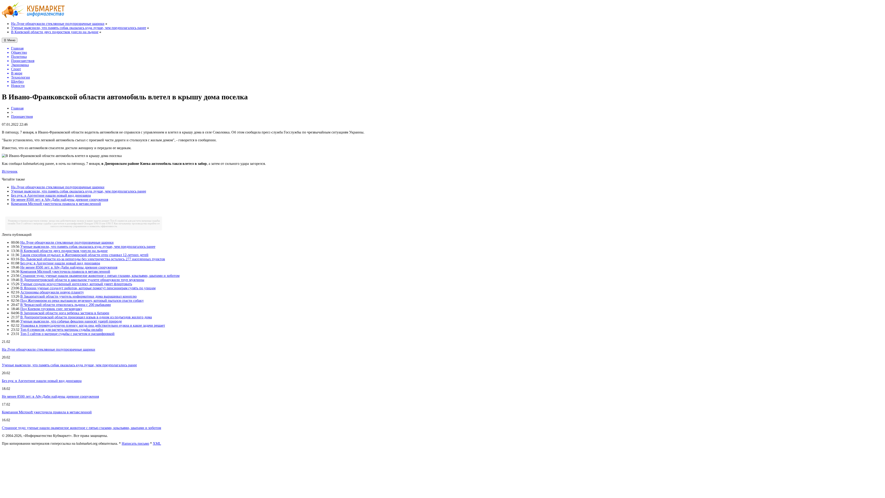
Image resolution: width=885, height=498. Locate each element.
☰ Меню (9, 40)
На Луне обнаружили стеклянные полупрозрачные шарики (57, 24)
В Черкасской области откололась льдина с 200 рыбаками (65, 305)
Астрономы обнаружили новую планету (52, 292)
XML (157, 443)
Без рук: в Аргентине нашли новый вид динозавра (51, 195)
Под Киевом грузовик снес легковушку (51, 309)
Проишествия (22, 117)
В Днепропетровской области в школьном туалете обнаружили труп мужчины (82, 280)
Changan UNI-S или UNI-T (98, 223)
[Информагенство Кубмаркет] (33, 17)
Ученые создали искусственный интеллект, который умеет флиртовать (76, 284)
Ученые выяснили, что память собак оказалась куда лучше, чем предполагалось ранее (78, 28)
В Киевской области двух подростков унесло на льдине (54, 32)
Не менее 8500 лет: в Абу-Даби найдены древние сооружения (59, 200)
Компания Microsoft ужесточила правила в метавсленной (56, 204)
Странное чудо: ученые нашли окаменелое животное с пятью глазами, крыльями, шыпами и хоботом (100, 276)
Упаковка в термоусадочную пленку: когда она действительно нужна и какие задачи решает (58, 220)
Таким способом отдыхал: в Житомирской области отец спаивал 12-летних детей (84, 255)
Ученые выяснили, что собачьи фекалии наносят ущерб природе (71, 321)
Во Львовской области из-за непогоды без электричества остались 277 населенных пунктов (92, 259)
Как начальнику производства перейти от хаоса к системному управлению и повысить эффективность (105, 225)
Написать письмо (135, 443)
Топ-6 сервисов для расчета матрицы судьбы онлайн (61, 330)
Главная (17, 108)
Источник (10, 171)
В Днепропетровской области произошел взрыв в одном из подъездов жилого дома (86, 317)
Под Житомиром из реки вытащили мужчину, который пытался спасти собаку (82, 300)
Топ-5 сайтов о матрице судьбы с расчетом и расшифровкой (49, 223)
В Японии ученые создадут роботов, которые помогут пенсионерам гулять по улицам (88, 288)
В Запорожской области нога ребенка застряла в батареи (64, 313)
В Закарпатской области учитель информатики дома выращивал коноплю (78, 296)
